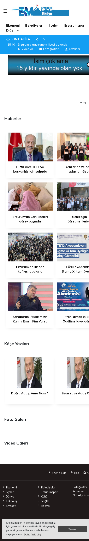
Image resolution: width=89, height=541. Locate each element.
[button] (39, 41)
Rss (76, 472)
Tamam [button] (72, 529)
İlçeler (53, 25)
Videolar (27, 49)
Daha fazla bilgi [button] (33, 534)
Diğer (10, 30)
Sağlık (45, 501)
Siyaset (10, 505)
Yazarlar (74, 49)
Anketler (78, 491)
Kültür (45, 496)
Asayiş (45, 505)
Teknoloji (11, 501)
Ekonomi (13, 25)
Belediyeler (34, 25)
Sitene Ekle (58, 472)
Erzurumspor (74, 25)
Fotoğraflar (51, 49)
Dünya (10, 496)
